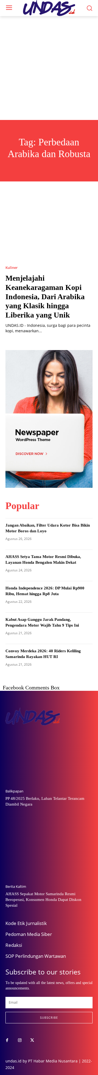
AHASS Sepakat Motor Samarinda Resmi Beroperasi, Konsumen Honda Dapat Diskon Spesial (43, 899)
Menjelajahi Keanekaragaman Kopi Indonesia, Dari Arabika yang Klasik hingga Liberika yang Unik (45, 296)
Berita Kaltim (15, 886)
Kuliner (11, 267)
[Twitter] (32, 1040)
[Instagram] (19, 1040)
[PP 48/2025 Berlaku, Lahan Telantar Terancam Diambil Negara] (49, 753)
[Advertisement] (49, 68)
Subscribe (49, 1017)
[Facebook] (7, 1040)
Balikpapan (14, 791)
